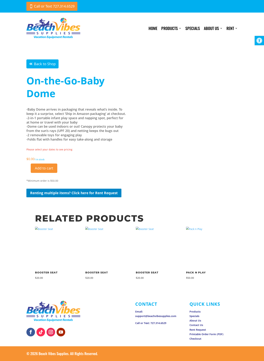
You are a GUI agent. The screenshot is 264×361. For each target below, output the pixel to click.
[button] (259, 40)
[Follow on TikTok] (40, 332)
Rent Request (197, 329)
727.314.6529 (158, 323)
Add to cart (44, 168)
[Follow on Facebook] (30, 332)
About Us (211, 28)
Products (169, 28)
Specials (192, 28)
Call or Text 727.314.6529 (54, 6)
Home (153, 28)
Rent (230, 28)
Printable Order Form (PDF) (206, 334)
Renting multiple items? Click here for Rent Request (74, 193)
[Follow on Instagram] (51, 332)
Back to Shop (45, 63)
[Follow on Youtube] (61, 332)
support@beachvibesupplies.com (155, 316)
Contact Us (196, 325)
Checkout (195, 338)
